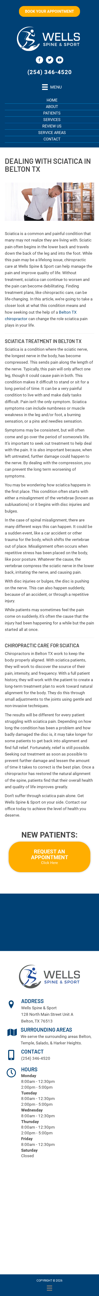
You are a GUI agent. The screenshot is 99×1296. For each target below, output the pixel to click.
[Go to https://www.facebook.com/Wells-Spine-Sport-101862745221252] (39, 60)
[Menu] (49, 1288)
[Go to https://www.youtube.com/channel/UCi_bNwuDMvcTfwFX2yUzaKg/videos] (59, 60)
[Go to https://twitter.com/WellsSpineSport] (49, 60)
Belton (85, 1036)
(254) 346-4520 (49, 72)
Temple (27, 1043)
